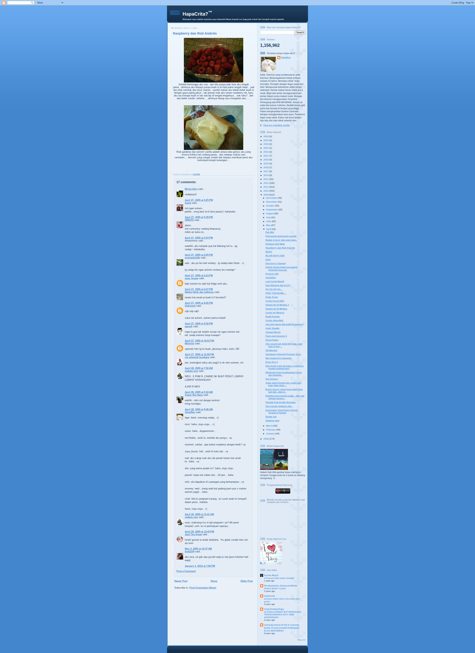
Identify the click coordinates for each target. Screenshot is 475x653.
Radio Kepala (273, 316)
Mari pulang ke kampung (278, 358)
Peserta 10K (272, 274)
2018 (266, 167)
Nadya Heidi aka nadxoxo (199, 292)
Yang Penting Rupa (274, 609)
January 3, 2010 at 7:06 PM (200, 566)
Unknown (190, 305)
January (270, 433)
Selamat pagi (272, 420)
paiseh (188, 326)
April (269, 229)
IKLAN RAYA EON (275, 255)
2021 (266, 156)
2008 (266, 439)
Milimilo (189, 343)
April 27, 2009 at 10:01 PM (199, 340)
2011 (266, 187)
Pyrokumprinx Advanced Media (280, 585)
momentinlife (192, 257)
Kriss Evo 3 (272, 362)
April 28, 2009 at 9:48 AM (199, 409)
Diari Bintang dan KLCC (278, 285)
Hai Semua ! (272, 379)
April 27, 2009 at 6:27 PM (199, 289)
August (270, 213)
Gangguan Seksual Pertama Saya (283, 354)
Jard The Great (193, 534)
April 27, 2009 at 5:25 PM (199, 200)
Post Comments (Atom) (202, 587)
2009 (266, 195)
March (269, 426)
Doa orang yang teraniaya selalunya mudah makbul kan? (285, 367)
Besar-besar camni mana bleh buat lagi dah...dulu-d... (284, 390)
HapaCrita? (197, 14)
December (272, 198)
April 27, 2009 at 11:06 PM (199, 354)
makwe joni (191, 371)
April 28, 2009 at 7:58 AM (199, 368)
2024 (266, 144)
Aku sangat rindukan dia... (279, 406)
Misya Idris (191, 189)
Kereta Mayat (271, 575)
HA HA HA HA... (274, 289)
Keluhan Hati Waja (275, 244)
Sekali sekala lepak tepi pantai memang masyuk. (281, 268)
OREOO (189, 220)
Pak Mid (270, 232)
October (270, 205)
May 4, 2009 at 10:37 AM (198, 548)
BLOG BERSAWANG (274, 631)
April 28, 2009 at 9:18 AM (199, 392)
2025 (266, 140)
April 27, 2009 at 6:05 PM (199, 255)
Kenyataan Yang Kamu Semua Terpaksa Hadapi (282, 411)
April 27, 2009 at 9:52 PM (199, 323)
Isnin (268, 259)
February (271, 429)
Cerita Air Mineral (275, 312)
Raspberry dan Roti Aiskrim (195, 33)
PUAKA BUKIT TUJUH (275, 588)
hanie (188, 203)
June (269, 221)
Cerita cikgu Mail (274, 320)
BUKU (269, 252)
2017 (266, 171)
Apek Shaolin (272, 328)
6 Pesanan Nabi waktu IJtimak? (279, 578)
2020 (266, 159)
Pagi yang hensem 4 (276, 336)
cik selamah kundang (197, 357)
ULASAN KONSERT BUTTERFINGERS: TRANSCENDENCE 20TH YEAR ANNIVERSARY (283, 614)
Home (214, 581)
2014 (266, 175)
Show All (301, 640)
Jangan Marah (273, 332)
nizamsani (269, 596)
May (268, 225)
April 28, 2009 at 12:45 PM (199, 531)
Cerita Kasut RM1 (275, 301)
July (268, 217)
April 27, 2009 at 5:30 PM (199, 217)
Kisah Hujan (272, 340)
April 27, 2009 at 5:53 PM (199, 237)
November (272, 202)
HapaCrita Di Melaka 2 (277, 305)
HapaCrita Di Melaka (276, 309)
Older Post (246, 581)
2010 (266, 191)
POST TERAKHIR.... (276, 293)
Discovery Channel (276, 263)
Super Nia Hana (194, 395)
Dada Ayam (272, 297)
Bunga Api (271, 416)
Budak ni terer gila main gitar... (281, 240)
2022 (266, 152)
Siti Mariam (271, 350)
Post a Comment (186, 571)
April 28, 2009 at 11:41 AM (199, 514)
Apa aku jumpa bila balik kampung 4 (284, 324)
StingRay (190, 412)
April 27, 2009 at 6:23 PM (199, 275)
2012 (266, 183)
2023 (266, 148)
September (272, 209)
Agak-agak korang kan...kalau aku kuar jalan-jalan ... (283, 384)
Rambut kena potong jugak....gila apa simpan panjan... (285, 397)
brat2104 (189, 551)
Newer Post (180, 581)
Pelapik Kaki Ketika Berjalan (281, 402)
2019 (266, 163)
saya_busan (191, 278)
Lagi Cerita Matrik (275, 281)
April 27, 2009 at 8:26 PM (199, 303)
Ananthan (271, 277)
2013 (266, 179)
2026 (266, 136)
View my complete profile (276, 125)
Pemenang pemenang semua (281, 236)
